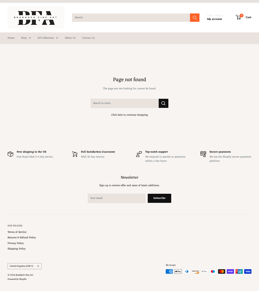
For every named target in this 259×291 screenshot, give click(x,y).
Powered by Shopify (17, 279)
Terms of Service (17, 232)
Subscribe (159, 198)
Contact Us (88, 38)
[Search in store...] (163, 103)
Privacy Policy (16, 243)
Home (11, 38)
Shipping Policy (17, 248)
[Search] (194, 17)
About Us (70, 38)
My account (214, 19)
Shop (24, 38)
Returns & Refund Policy (22, 237)
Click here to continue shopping (129, 115)
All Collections (46, 38)
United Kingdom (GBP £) (21, 266)
